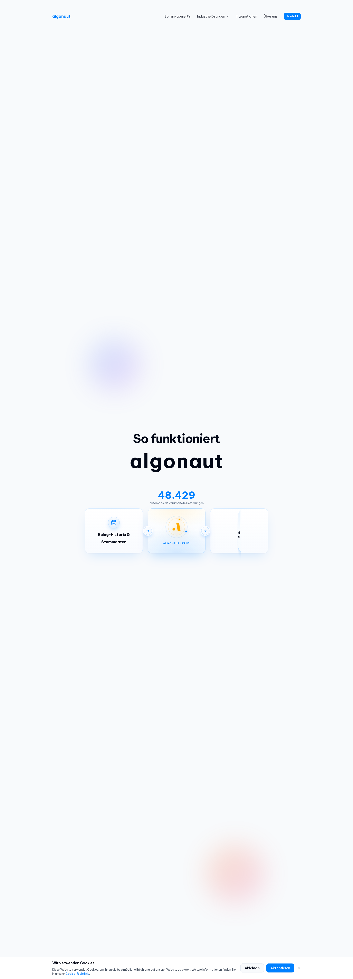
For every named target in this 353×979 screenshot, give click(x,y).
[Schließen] (299, 967)
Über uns (270, 16)
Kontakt (292, 16)
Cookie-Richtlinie (77, 974)
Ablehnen (252, 968)
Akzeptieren (280, 968)
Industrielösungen (211, 16)
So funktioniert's (177, 16)
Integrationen (246, 16)
